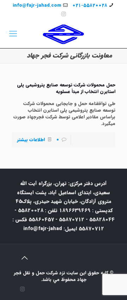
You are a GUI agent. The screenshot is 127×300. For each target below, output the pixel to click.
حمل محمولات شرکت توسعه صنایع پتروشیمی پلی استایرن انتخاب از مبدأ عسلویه (66, 88)
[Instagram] (63, 14)
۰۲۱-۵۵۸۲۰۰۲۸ (89, 5)
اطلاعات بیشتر (31, 139)
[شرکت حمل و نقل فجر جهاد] (63, 34)
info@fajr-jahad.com (37, 5)
